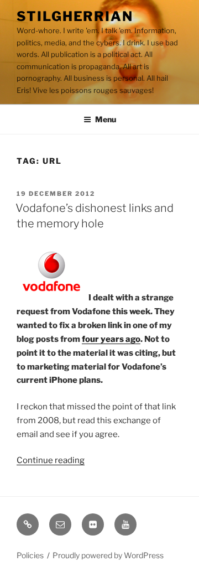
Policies (30, 555)
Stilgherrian (75, 16)
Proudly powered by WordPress (108, 555)
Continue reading (51, 460)
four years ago (111, 339)
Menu (105, 119)
